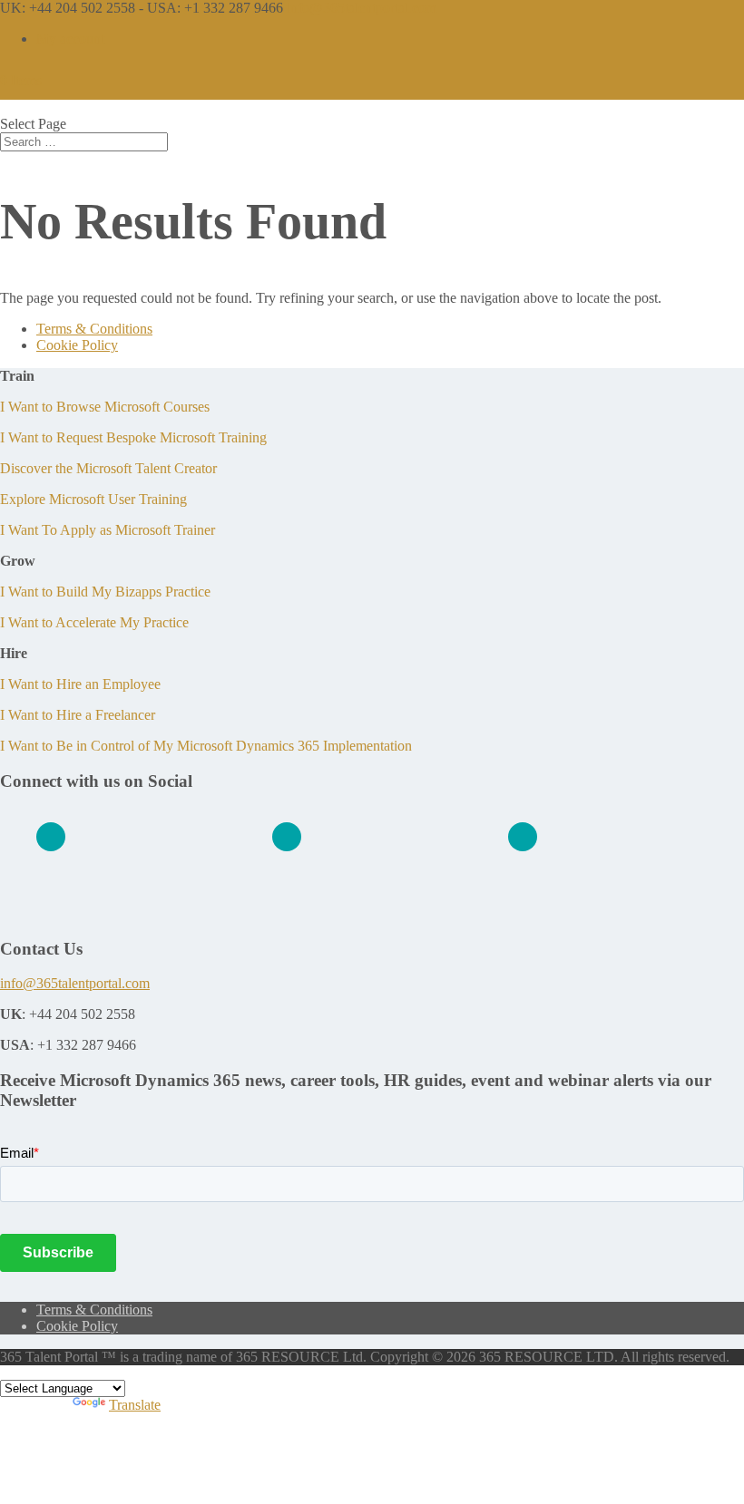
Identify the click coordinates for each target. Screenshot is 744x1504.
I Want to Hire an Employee (80, 684)
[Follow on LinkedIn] (50, 836)
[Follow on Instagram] (522, 836)
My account (70, 38)
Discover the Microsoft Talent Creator (108, 468)
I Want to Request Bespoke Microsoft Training (133, 437)
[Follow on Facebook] (286, 836)
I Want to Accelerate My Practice (94, 622)
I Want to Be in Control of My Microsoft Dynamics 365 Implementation (206, 745)
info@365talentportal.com (75, 983)
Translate (135, 1404)
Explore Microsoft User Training (93, 499)
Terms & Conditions (94, 328)
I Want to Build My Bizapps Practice (105, 591)
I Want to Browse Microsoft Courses (105, 406)
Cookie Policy (77, 345)
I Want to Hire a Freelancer (77, 715)
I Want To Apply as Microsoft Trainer (107, 530)
